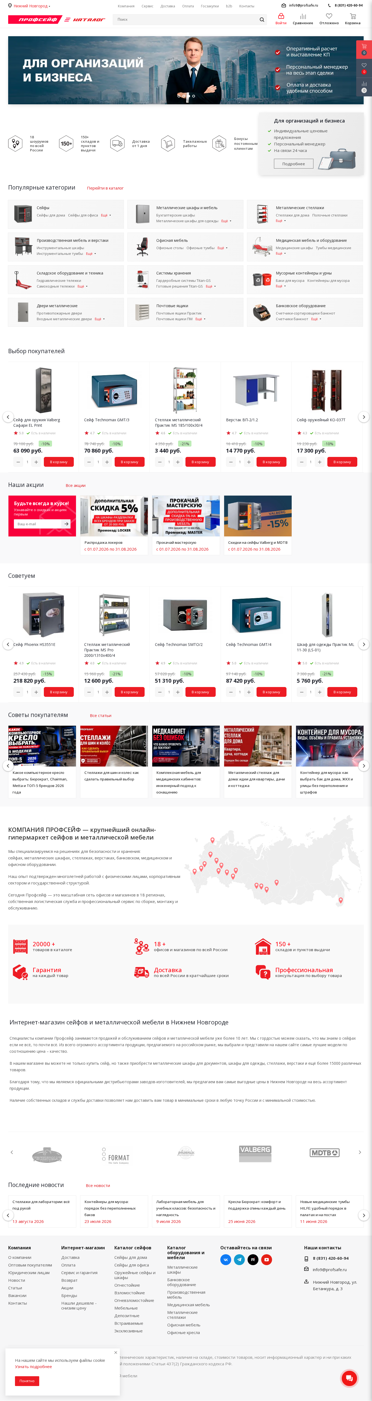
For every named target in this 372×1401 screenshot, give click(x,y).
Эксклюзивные (128, 1330)
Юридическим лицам (29, 1272)
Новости (16, 1280)
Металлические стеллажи (182, 1315)
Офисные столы (170, 247)
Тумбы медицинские (333, 247)
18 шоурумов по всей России (39, 143)
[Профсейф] (35, 19)
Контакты (17, 1303)
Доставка (70, 1257)
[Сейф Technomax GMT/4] (256, 615)
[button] (363, 416)
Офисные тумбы (201, 247)
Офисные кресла (183, 1332)
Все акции (76, 485)
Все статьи (100, 715)
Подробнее (293, 163)
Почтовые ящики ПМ (174, 318)
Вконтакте (225, 1259)
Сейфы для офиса (83, 215)
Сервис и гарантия (79, 1272)
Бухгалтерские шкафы (175, 215)
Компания (19, 1248)
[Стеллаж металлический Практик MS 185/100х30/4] (185, 390)
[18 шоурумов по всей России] (15, 143)
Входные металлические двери (64, 318)
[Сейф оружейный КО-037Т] (327, 390)
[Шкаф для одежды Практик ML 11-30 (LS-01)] (327, 615)
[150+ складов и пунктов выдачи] (66, 143)
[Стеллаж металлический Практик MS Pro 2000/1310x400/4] (114, 615)
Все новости (98, 1185)
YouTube (266, 1259)
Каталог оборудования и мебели (186, 1252)
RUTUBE (253, 1259)
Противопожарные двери (59, 313)
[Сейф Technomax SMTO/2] (185, 615)
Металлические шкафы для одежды (187, 220)
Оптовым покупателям (30, 1265)
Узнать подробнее (33, 1366)
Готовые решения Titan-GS (179, 286)
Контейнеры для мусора (328, 280)
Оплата (68, 1265)
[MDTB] (194, 1152)
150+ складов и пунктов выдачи (90, 143)
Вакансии (17, 1295)
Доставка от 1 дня (141, 143)
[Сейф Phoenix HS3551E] (43, 615)
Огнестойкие (127, 1285)
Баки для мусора (290, 280)
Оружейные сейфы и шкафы (134, 1275)
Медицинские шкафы (294, 247)
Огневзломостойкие (134, 1300)
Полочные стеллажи (329, 215)
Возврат (69, 1280)
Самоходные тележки (56, 286)
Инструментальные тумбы (60, 253)
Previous (8, 70)
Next (360, 1152)
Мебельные (126, 1308)
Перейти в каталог (105, 188)
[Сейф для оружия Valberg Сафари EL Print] (43, 390)
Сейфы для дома (51, 215)
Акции (67, 1287)
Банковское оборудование (181, 1282)
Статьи (15, 1287)
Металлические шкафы (182, 1269)
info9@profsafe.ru (303, 5)
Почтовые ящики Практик (179, 313)
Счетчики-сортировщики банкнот (305, 313)
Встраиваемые (128, 1323)
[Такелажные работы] (168, 143)
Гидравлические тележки (59, 280)
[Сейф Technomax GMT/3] (114, 390)
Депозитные (126, 1315)
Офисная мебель (183, 1324)
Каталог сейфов (132, 1248)
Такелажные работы (195, 143)
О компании (19, 1257)
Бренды (69, 1295)
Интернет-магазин (83, 1248)
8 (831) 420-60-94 (348, 5)
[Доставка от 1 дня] (117, 143)
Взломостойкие (129, 1292)
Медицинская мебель (188, 1304)
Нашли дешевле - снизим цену (79, 1305)
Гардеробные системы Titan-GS (183, 280)
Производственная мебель (186, 1294)
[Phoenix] (55, 1152)
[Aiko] (333, 1152)
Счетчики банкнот (292, 318)
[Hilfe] (263, 1152)
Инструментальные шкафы (60, 247)
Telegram (239, 1259)
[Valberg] (125, 1154)
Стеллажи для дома (292, 215)
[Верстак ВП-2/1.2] (256, 390)
